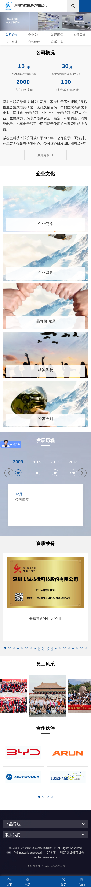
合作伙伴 (34, 42)
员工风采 (11, 42)
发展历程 (57, 34)
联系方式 (57, 42)
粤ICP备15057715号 (71, 852)
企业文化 (34, 34)
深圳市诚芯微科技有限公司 (30, 5)
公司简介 (11, 34)
